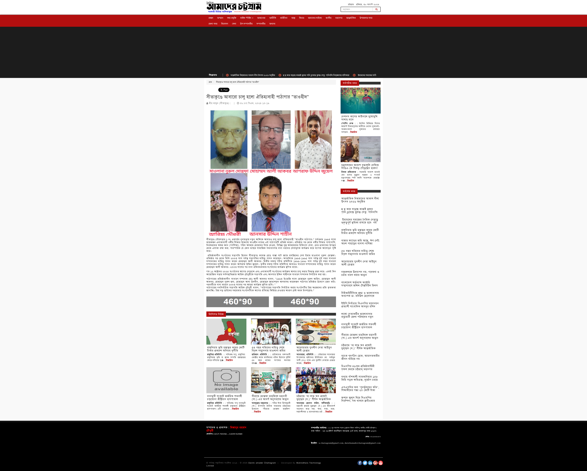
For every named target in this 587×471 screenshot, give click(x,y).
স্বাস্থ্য (293, 17)
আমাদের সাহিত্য (315, 17)
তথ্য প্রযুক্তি (231, 17)
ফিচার (301, 17)
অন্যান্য (272, 23)
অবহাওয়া (261, 17)
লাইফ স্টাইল (246, 17)
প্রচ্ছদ (211, 17)
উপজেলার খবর (366, 17)
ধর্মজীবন (283, 17)
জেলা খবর (213, 23)
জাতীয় (328, 17)
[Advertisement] (293, 49)
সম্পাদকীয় (261, 23)
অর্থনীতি (272, 17)
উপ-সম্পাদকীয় (246, 23)
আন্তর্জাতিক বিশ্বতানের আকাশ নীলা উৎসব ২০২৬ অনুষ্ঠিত (228, 75)
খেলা (234, 23)
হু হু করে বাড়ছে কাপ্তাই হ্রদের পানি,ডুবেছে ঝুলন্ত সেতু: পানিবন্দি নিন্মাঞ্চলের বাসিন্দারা (292, 75)
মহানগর (338, 17)
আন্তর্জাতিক (351, 17)
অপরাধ (220, 17)
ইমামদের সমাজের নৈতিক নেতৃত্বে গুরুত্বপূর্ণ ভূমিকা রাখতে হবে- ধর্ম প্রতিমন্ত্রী (362, 75)
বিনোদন (224, 23)
